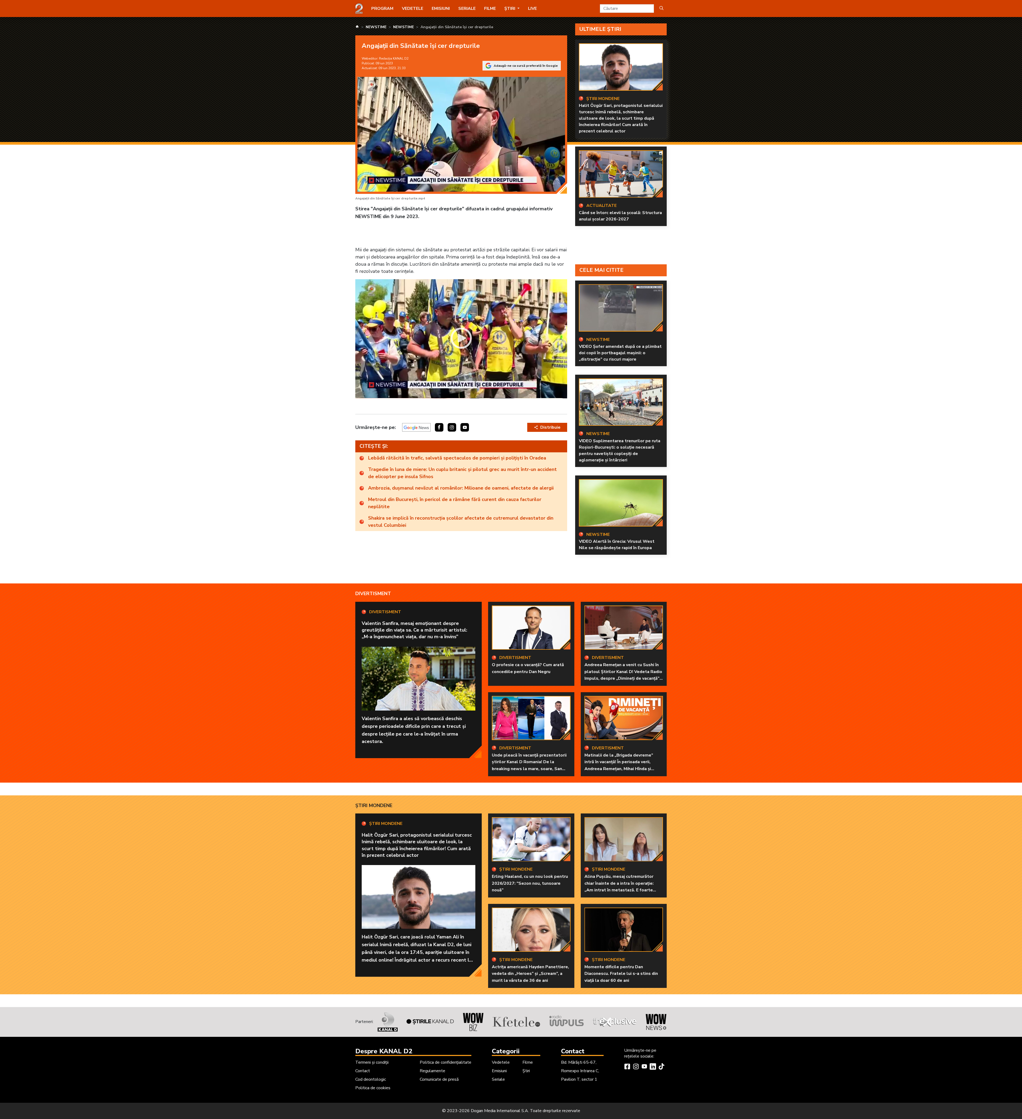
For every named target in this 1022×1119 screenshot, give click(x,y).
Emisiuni (441, 8)
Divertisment (373, 593)
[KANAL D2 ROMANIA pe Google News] (416, 427)
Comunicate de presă (439, 1079)
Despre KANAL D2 (383, 1051)
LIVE (532, 8)
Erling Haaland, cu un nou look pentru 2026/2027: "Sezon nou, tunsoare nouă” (530, 883)
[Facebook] (627, 1067)
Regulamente (432, 1071)
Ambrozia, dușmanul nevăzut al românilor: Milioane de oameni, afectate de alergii (461, 488)
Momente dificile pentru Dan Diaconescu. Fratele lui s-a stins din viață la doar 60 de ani (621, 973)
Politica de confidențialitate (445, 1062)
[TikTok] (661, 1067)
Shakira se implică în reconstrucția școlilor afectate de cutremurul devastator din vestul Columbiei (460, 521)
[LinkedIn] (653, 1067)
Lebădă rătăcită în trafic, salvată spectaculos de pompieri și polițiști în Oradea (457, 458)
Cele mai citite (601, 270)
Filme (490, 8)
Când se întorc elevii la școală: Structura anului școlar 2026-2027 (620, 216)
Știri (526, 1071)
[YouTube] (644, 1067)
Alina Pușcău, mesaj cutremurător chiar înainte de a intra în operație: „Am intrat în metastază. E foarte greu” (619, 887)
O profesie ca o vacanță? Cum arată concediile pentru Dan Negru (528, 668)
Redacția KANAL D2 (394, 58)
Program (382, 8)
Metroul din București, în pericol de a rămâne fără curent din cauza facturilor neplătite (454, 503)
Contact (362, 1071)
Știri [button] (510, 8)
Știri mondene (373, 805)
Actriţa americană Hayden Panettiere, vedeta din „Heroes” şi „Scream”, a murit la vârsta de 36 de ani (530, 973)
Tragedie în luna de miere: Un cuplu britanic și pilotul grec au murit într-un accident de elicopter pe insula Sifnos (462, 473)
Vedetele (412, 8)
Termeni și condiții (372, 1062)
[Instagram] (636, 1067)
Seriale (467, 8)
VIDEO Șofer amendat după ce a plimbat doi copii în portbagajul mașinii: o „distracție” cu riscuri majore (620, 353)
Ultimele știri (600, 29)
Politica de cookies (372, 1088)
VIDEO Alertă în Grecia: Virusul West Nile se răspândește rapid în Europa (616, 544)
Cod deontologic (370, 1079)
